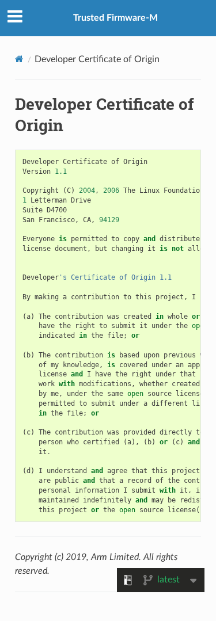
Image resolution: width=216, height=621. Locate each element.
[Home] (19, 59)
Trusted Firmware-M (115, 17)
